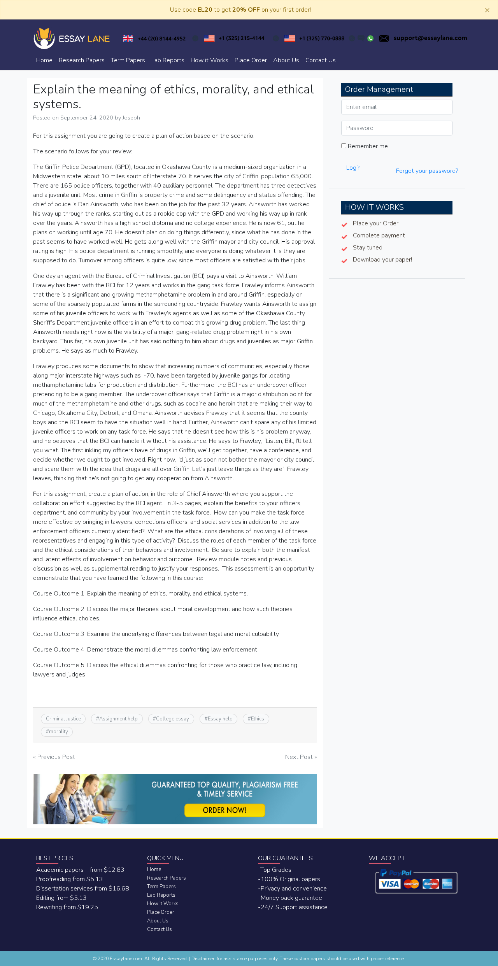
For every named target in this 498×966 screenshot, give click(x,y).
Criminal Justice (63, 718)
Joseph (131, 117)
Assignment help (118, 718)
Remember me (367, 146)
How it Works (209, 60)
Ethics (257, 718)
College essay (172, 718)
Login (353, 167)
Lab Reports (167, 60)
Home (44, 60)
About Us (286, 60)
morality (58, 731)
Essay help (220, 718)
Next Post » (301, 757)
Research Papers (82, 60)
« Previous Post (54, 757)
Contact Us (320, 60)
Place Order (251, 60)
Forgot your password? (427, 171)
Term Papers (128, 60)
